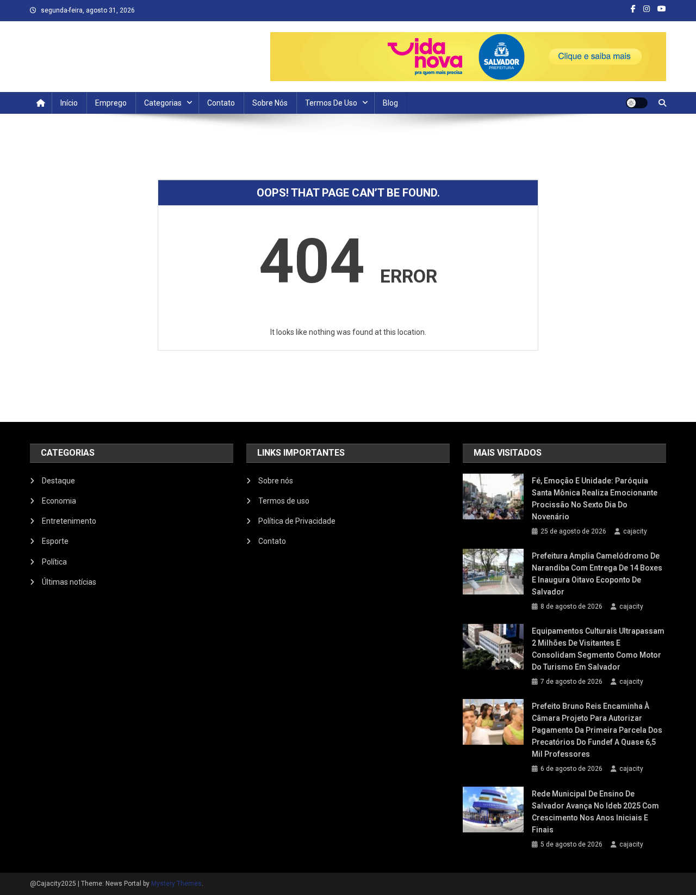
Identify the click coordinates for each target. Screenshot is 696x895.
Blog (390, 103)
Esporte (55, 541)
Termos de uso (331, 103)
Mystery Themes (176, 883)
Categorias (163, 103)
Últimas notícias (69, 582)
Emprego (111, 103)
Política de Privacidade (296, 521)
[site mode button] (637, 102)
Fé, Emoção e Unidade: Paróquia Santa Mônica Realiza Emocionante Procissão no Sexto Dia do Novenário (594, 498)
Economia (59, 500)
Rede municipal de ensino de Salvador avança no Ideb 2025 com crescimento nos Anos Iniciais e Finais (595, 811)
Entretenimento (69, 521)
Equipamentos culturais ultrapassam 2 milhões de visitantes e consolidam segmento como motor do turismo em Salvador (598, 649)
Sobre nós (270, 103)
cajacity (635, 531)
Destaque (58, 480)
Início (69, 103)
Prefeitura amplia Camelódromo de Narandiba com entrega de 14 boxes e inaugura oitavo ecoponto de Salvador (597, 573)
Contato (221, 103)
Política (54, 561)
